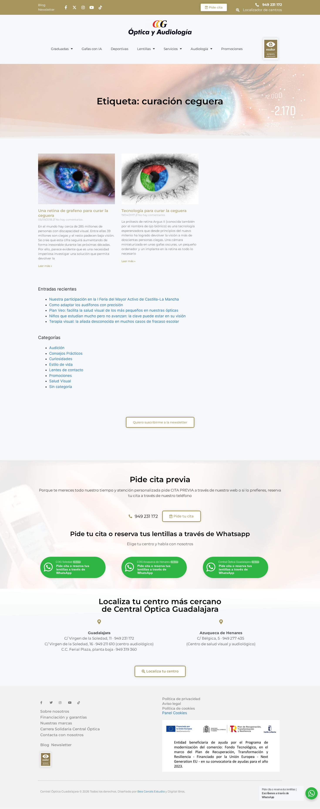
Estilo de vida (61, 364)
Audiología (199, 49)
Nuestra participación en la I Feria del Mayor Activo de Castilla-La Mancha (114, 299)
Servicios (171, 49)
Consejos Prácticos (66, 353)
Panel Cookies (174, 713)
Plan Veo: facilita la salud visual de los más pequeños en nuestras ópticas (113, 310)
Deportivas (119, 49)
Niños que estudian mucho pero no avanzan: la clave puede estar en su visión (117, 316)
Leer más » (45, 265)
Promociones (232, 49)
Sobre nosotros (54, 711)
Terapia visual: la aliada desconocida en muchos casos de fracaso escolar (114, 321)
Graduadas (60, 49)
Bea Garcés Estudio (151, 791)
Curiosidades (60, 359)
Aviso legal (171, 704)
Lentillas (144, 49)
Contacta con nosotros (62, 735)
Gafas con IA (92, 49)
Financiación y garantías (63, 717)
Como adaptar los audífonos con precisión (86, 305)
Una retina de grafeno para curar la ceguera (73, 213)
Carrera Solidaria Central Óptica (70, 729)
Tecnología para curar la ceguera (154, 210)
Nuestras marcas (56, 723)
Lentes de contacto (66, 370)
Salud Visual (60, 381)
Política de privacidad (181, 699)
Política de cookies (178, 708)
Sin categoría (60, 386)
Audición (56, 348)
